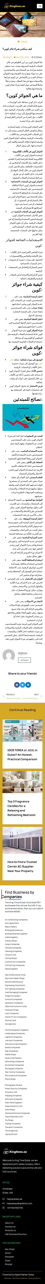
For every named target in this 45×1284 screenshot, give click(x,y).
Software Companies (13, 1099)
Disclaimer (8, 1278)
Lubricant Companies (13, 1040)
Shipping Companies (13, 1095)
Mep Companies (11, 1051)
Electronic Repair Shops (14, 978)
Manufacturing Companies (16, 1044)
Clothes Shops (11, 958)
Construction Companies (15, 962)
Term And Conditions (19, 1278)
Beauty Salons (11, 926)
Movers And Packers (13, 1058)
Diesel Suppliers (11, 969)
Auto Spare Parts (12, 923)
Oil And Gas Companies (14, 1065)
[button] (17, 685)
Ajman (8, 1253)
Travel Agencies (11, 1130)
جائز (35, 102)
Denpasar (9, 1256)
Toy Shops (9, 1120)
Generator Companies (14, 1003)
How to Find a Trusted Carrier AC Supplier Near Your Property (22, 866)
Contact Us (10, 1226)
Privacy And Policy (34, 1278)
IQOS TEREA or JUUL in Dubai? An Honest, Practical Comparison (22, 754)
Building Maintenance (14, 930)
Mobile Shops (10, 1054)
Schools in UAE (11, 1092)
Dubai (7, 1260)
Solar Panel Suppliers (13, 1102)
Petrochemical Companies (15, 1075)
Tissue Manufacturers (14, 1116)
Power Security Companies (16, 1088)
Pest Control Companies (15, 1072)
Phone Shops (10, 1079)
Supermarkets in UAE (13, 1106)
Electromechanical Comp (15, 975)
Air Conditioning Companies (16, 919)
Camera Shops (11, 940)
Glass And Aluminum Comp (16, 1006)
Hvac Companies (12, 1013)
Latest (24, 41)
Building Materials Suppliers (16, 933)
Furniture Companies (13, 999)
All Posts (24, 660)
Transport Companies (13, 1127)
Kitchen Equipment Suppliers (16, 1030)
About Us (9, 1222)
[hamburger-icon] (39, 6)
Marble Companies (12, 1047)
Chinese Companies (13, 947)
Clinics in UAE (10, 955)
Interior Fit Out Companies (15, 1017)
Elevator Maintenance (14, 982)
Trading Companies (13, 1123)
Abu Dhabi (9, 1249)
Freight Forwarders (12, 996)
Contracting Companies (14, 965)
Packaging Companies (14, 1068)
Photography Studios (13, 1085)
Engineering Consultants (15, 985)
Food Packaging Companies (16, 992)
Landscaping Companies (15, 1033)
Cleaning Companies (13, 951)
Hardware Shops (11, 1010)
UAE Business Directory (16, 1234)
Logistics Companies (13, 1037)
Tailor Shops (10, 1109)
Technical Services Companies (17, 1113)
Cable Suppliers (11, 937)
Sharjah (8, 1264)
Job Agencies (10, 1024)
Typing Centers (11, 1134)
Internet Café (10, 1020)
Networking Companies (14, 1061)
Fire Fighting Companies (14, 989)
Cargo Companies (12, 944)
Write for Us (10, 1230)
